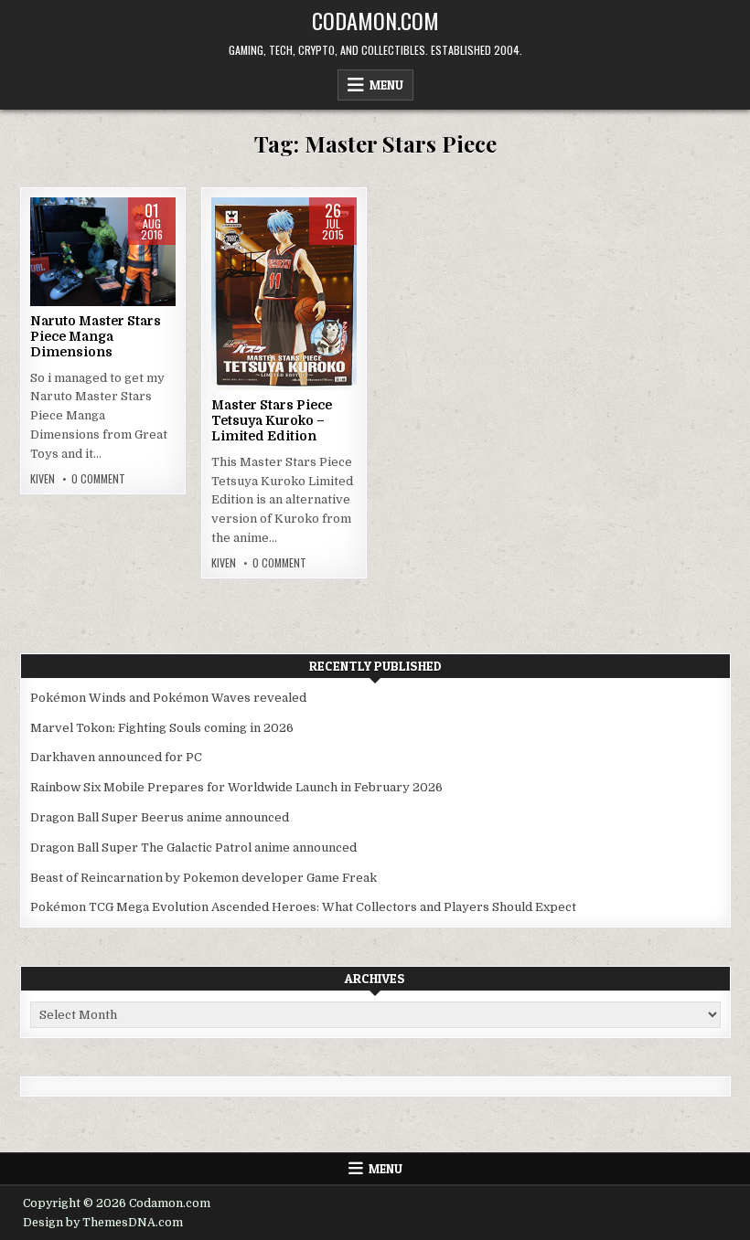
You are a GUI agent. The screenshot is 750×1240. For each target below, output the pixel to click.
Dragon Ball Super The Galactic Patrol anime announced (193, 847)
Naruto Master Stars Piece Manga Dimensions (95, 336)
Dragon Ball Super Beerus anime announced (159, 817)
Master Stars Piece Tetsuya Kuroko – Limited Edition (271, 420)
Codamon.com (375, 20)
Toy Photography (99, 274)
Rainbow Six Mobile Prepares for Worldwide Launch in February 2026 (236, 787)
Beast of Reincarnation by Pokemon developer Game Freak (203, 878)
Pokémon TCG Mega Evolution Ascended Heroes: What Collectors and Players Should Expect (303, 907)
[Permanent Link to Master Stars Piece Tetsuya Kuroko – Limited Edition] (284, 293)
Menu (386, 85)
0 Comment (98, 478)
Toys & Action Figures (103, 294)
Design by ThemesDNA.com (103, 1222)
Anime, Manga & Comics (99, 255)
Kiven (42, 478)
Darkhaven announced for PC (116, 757)
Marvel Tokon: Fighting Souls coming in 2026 (162, 728)
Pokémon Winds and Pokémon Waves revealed (168, 698)
